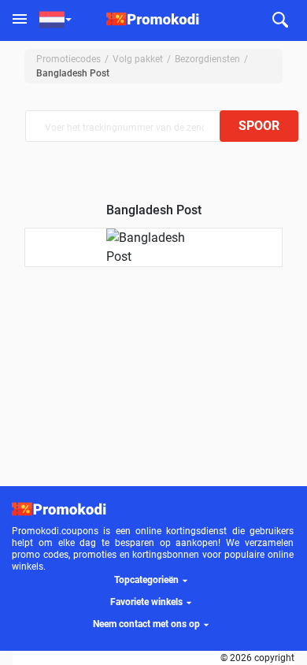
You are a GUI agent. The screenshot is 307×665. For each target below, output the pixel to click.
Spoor (259, 125)
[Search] (279, 21)
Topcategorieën (146, 579)
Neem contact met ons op (146, 624)
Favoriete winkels (146, 601)
